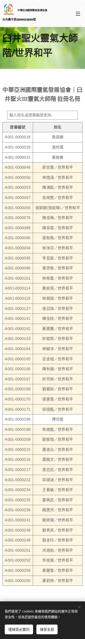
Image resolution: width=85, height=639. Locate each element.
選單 (78, 13)
